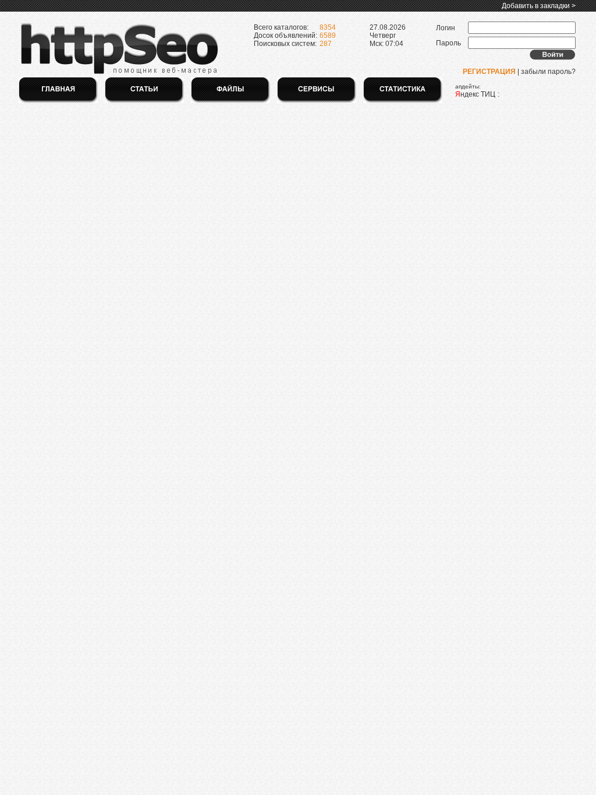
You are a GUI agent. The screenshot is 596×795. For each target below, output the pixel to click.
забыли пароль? (548, 72)
